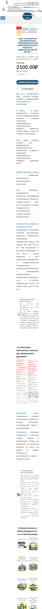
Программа (26, 27)
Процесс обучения (22, 30)
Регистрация (28, 15)
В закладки (27, 89)
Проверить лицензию (21, 390)
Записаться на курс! (28, 82)
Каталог (17, 11)
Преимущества (32, 30)
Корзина (23, 11)
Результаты (34, 27)
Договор (19, 33)
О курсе (19, 27)
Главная (10, 11)
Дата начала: (22, 71)
